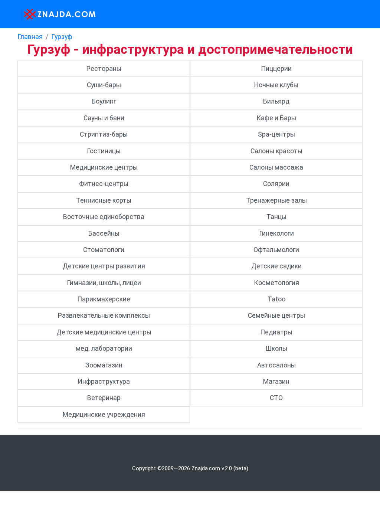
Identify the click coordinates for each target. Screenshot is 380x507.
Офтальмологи (276, 250)
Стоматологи (103, 250)
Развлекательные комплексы (104, 315)
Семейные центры (276, 315)
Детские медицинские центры (103, 332)
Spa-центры (276, 134)
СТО (276, 398)
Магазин (276, 381)
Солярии (276, 183)
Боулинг (104, 101)
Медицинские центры (104, 167)
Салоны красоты (276, 151)
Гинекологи (276, 233)
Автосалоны (276, 365)
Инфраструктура (104, 381)
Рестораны (103, 68)
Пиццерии (276, 68)
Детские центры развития (104, 266)
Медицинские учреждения (104, 414)
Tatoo (276, 299)
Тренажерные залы (276, 200)
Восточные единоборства (103, 216)
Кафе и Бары (276, 118)
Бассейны (103, 233)
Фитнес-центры (103, 183)
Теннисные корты (103, 200)
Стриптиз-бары (104, 134)
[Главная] (57, 14)
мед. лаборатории (104, 348)
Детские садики (276, 266)
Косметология (276, 283)
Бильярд (276, 101)
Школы (276, 348)
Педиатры (276, 332)
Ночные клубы (276, 85)
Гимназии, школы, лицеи (104, 283)
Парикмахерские (103, 299)
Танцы (276, 216)
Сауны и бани (103, 118)
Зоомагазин (103, 365)
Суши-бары (104, 85)
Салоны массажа (276, 167)
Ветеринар (104, 398)
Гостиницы (104, 151)
